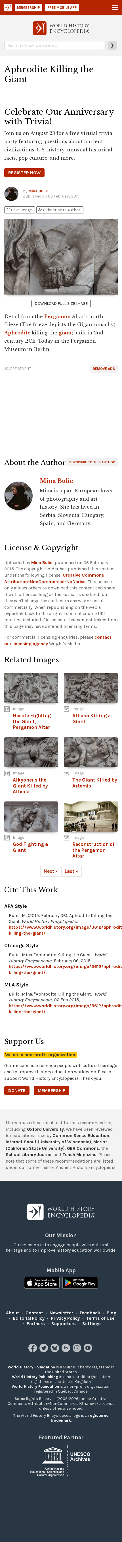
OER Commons (83, 1148)
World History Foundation (31, 1367)
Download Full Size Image (61, 303)
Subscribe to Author (59, 210)
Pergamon (57, 316)
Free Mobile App (62, 7)
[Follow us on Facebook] (33, 1350)
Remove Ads (104, 369)
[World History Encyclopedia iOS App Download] (42, 1283)
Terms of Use (100, 1318)
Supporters (63, 1323)
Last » (71, 871)
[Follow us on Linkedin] (66, 1350)
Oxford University (45, 1129)
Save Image (19, 210)
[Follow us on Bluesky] (55, 1350)
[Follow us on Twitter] (44, 1350)
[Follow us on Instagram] (78, 1350)
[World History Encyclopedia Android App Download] (80, 1283)
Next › (50, 871)
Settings (91, 1323)
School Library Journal (29, 1154)
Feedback (90, 1312)
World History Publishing (35, 1376)
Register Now (24, 172)
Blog (111, 1312)
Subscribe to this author (92, 462)
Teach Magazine (79, 1154)
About (12, 1312)
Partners (36, 1323)
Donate (17, 1090)
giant (65, 333)
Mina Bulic (38, 191)
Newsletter (61, 1312)
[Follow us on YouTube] (89, 1350)
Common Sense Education (80, 1135)
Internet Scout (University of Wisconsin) (48, 1141)
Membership (28, 7)
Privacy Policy (65, 1318)
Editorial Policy (29, 1318)
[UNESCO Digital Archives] (61, 1461)
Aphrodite (17, 333)
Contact (34, 1312)
